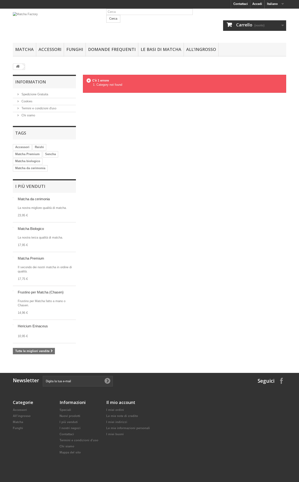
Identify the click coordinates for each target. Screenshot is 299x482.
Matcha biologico (27, 161)
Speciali (65, 410)
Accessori (50, 49)
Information (30, 82)
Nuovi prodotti (70, 416)
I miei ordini (115, 410)
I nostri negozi (70, 428)
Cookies (26, 101)
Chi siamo (28, 115)
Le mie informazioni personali (128, 428)
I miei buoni (115, 434)
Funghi (74, 49)
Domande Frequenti (112, 49)
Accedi (257, 4)
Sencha (50, 154)
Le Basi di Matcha (161, 49)
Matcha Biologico (31, 229)
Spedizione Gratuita (34, 94)
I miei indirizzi (116, 422)
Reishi (39, 147)
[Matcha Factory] (56, 24)
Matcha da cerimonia (30, 168)
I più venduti (30, 186)
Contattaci (240, 4)
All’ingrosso (201, 49)
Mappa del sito (70, 452)
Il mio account (120, 402)
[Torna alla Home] (17, 67)
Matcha (24, 49)
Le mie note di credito (122, 416)
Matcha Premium (27, 154)
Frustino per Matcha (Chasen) (41, 292)
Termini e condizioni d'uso (38, 108)
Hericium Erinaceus (33, 326)
